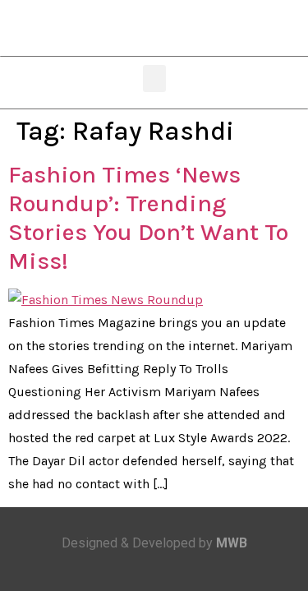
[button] (154, 78)
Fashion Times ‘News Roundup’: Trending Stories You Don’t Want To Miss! (148, 217)
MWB (231, 543)
